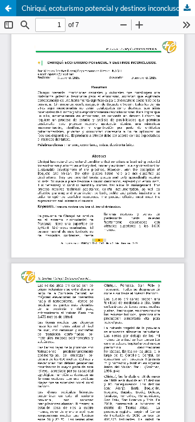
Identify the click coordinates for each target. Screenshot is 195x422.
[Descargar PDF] (187, 8)
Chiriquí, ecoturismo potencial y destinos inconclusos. (103, 8)
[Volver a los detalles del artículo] (8, 8)
